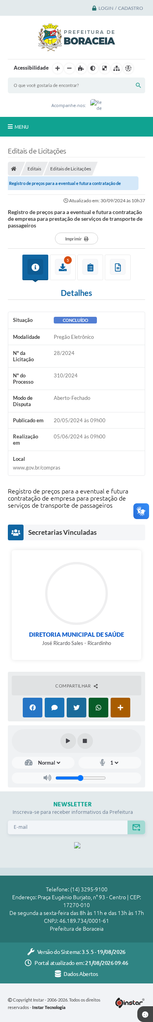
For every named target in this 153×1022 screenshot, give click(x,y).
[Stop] (85, 741)
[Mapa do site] (116, 68)
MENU (22, 126)
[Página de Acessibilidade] (128, 68)
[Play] (68, 741)
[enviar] (136, 827)
